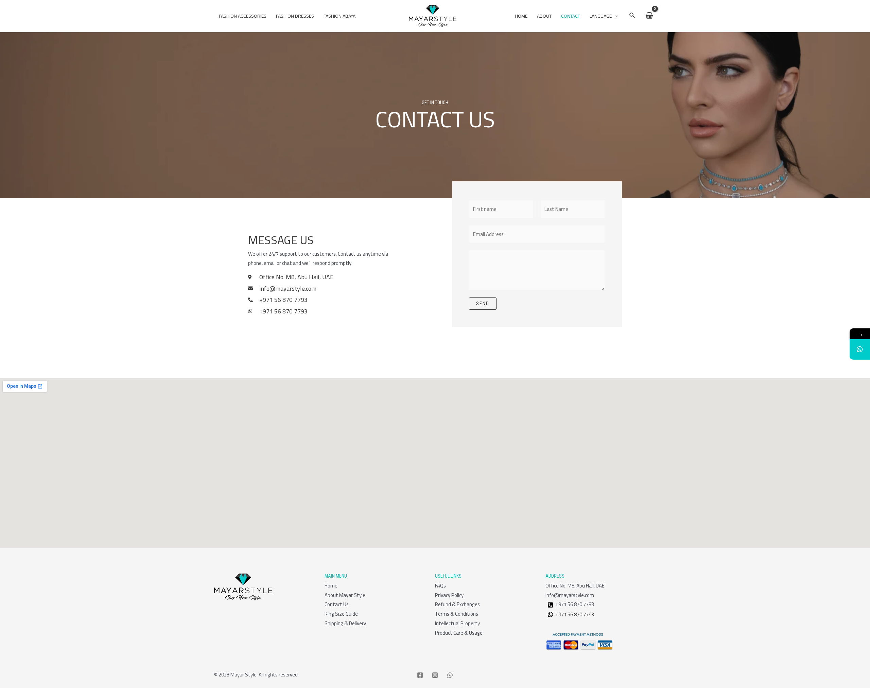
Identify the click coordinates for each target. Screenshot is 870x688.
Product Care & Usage (459, 633)
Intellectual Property (457, 623)
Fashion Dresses (295, 16)
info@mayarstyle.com (569, 595)
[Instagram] (435, 675)
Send (482, 303)
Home (521, 16)
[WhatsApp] (450, 675)
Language (601, 16)
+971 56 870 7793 (573, 614)
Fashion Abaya (339, 16)
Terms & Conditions (456, 614)
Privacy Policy (449, 595)
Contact (570, 16)
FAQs (440, 586)
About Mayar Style (345, 595)
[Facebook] (420, 675)
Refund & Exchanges (457, 604)
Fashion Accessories (242, 16)
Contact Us (337, 604)
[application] (615, 16)
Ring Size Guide (341, 614)
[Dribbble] (550, 605)
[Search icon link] (632, 16)
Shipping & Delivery (345, 623)
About (544, 16)
